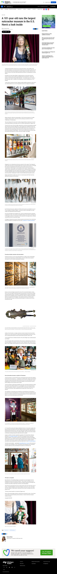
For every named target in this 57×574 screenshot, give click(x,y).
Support (34, 9)
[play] (2, 6)
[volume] (4, 7)
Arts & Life (3, 14)
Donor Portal (47, 2)
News (2, 9)
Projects (19, 9)
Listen (24, 9)
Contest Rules (34, 563)
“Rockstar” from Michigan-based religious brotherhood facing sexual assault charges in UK (47, 56)
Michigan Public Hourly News (36, 561)
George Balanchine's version (24, 443)
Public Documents (22, 565)
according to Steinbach (13, 436)
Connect (29, 9)
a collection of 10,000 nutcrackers (28, 220)
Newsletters (40, 9)
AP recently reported (31, 441)
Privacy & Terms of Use (46, 561)
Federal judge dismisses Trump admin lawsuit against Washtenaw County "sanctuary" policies (48, 43)
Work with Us (22, 563)
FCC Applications (45, 563)
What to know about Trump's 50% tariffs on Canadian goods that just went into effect (48, 38)
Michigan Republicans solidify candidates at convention (47, 34)
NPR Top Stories (12, 530)
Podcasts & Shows (12, 9)
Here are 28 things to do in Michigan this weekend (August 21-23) (48, 52)
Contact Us (21, 561)
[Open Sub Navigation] (3, 9)
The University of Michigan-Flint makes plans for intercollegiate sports (48, 48)
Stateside (6, 9)
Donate (53, 2)
